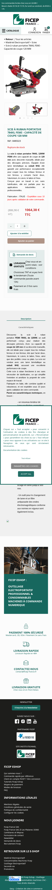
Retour (9, 39)
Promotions (9, 869)
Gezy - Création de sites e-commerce (26, 888)
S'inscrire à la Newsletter (26, 708)
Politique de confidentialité (16, 810)
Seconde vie (9, 866)
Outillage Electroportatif (15, 863)
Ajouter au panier (26, 241)
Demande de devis (25, 254)
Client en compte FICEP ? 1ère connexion (22, 779)
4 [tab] (32, 118)
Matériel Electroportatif (17, 42)
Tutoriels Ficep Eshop (13, 781)
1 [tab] (20, 118)
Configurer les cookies (14, 812)
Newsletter (9, 838)
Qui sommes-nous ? (13, 773)
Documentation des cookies (15, 450)
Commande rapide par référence (18, 776)
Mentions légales (11, 804)
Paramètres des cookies (26, 466)
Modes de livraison (12, 787)
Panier (46, 32)
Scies (34, 42)
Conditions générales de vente (17, 807)
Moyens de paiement (13, 784)
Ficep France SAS (11, 827)
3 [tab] (28, 118)
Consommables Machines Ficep (18, 860)
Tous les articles (23, 39)
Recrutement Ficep (12, 843)
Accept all (26, 474)
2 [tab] (24, 118)
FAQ (6, 790)
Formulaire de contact (14, 835)
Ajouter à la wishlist (19, 233)
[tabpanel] (37, 109)
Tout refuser (26, 458)
